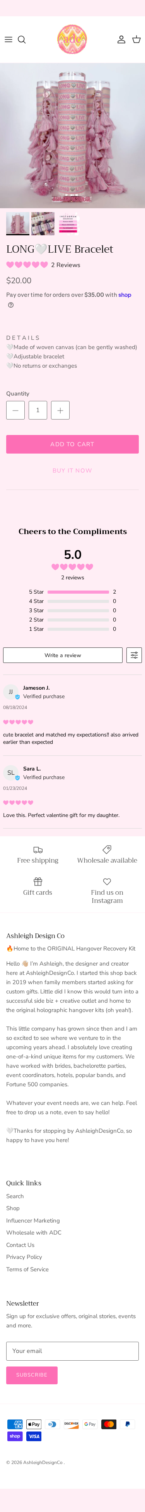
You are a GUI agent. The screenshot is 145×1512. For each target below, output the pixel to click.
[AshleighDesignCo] (72, 39)
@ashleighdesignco (107, 9)
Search (15, 1196)
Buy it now (72, 470)
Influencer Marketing (33, 1220)
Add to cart (72, 444)
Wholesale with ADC (33, 1232)
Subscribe (32, 1375)
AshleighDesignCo (43, 1462)
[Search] (25, 39)
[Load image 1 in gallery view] (72, 135)
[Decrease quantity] (15, 410)
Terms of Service (27, 1269)
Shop (13, 1208)
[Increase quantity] (60, 410)
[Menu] (8, 39)
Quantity (17, 393)
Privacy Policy (24, 1257)
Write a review (62, 655)
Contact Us (20, 1245)
